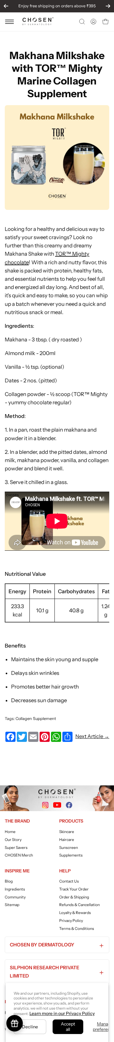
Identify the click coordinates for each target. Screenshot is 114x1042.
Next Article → (92, 736)
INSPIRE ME (17, 871)
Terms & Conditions (76, 928)
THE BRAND (17, 821)
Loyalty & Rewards (75, 912)
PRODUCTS (71, 821)
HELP (65, 871)
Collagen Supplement (36, 718)
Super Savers (16, 847)
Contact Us (69, 881)
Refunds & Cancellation (79, 905)
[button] (81, 21)
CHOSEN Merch (19, 855)
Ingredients (15, 889)
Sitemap (12, 905)
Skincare (66, 831)
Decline (30, 1027)
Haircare (66, 839)
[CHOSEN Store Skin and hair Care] (38, 23)
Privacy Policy (71, 920)
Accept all (68, 1026)
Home (10, 831)
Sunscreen (68, 847)
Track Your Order (74, 889)
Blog (9, 881)
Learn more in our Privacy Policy (62, 1013)
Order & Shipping (74, 897)
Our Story (13, 839)
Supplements (71, 855)
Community (15, 897)
